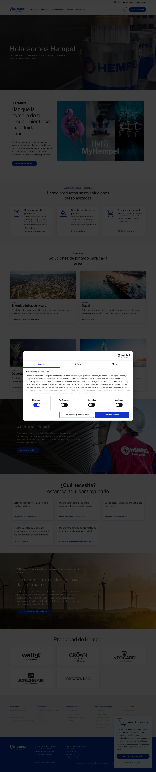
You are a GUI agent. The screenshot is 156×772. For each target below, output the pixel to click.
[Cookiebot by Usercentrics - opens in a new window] (119, 356)
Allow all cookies (112, 415)
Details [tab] (78, 364)
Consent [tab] (41, 364)
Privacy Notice (82, 393)
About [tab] (114, 364)
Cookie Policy (102, 390)
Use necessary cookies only (76, 415)
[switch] (64, 405)
